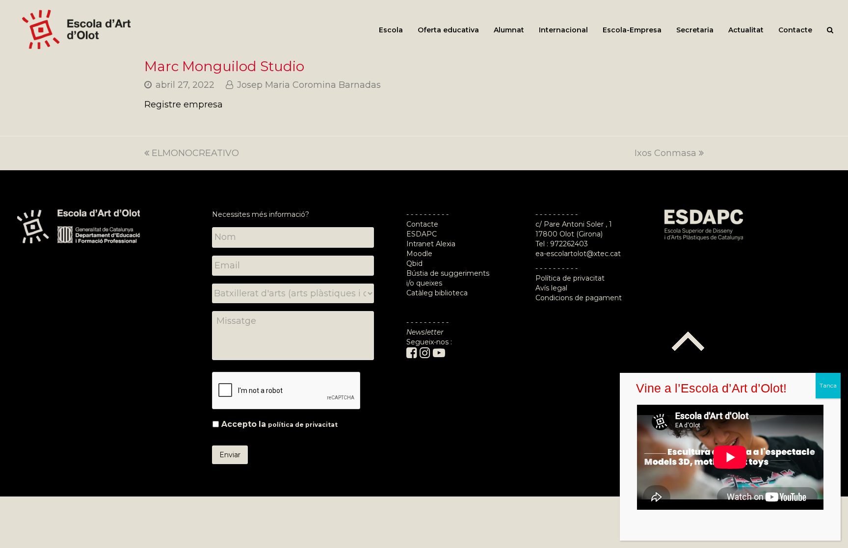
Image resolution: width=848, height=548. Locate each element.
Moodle (420, 253)
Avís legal (551, 288)
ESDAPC (421, 234)
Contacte (422, 224)
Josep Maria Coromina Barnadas (309, 84)
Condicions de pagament (578, 297)
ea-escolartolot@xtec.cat (578, 253)
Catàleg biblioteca (437, 292)
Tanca (828, 385)
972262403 (569, 243)
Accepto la (279, 424)
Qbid (414, 263)
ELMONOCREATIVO (195, 153)
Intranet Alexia (430, 243)
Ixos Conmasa (665, 153)
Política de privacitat (570, 278)
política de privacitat (303, 424)
